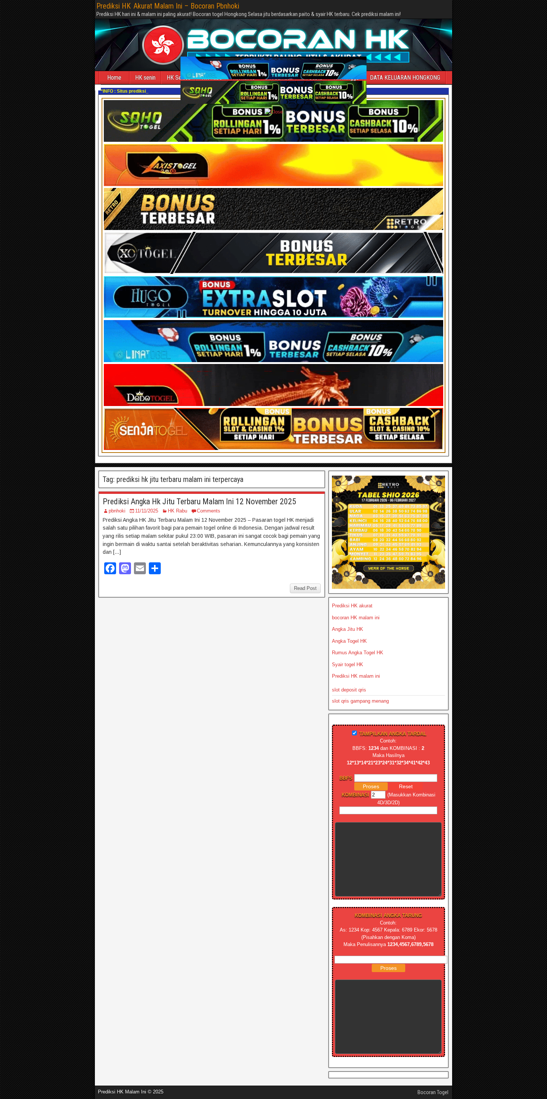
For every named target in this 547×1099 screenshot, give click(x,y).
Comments (208, 511)
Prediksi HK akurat (352, 605)
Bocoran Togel (433, 1092)
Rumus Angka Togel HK (357, 652)
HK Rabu (177, 511)
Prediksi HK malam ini (356, 676)
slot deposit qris (349, 690)
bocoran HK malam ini (356, 617)
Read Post (305, 588)
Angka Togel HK (349, 641)
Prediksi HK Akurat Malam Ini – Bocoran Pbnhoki (167, 5)
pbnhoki (117, 511)
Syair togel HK (347, 664)
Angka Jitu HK (347, 629)
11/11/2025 (146, 511)
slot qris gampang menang (360, 701)
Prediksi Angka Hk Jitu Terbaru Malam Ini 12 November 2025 (199, 501)
